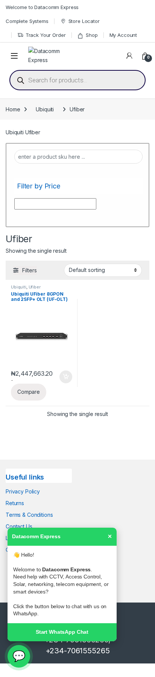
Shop (91, 35)
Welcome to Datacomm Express (42, 7)
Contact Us (19, 526)
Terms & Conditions (29, 515)
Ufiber (35, 287)
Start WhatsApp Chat (62, 632)
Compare (28, 392)
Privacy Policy (23, 491)
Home (13, 109)
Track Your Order (46, 35)
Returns (15, 503)
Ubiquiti (45, 109)
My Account (123, 35)
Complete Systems (27, 21)
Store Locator (84, 21)
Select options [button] (63, 376)
